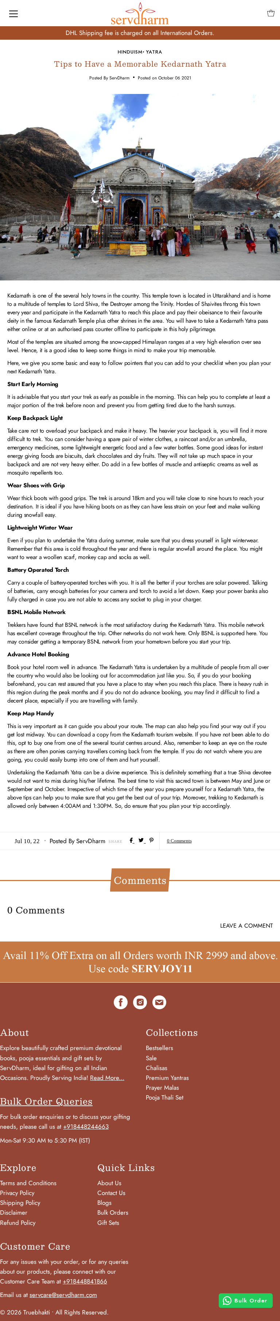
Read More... (107, 1077)
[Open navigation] (13, 13)
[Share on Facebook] (132, 841)
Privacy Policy (17, 1192)
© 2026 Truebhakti (25, 1312)
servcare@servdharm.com (63, 1294)
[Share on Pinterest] (151, 841)
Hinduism (130, 51)
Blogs (104, 1202)
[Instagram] (140, 1004)
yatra (154, 51)
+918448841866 (85, 1281)
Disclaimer (13, 1212)
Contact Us (111, 1192)
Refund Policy (17, 1222)
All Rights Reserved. (82, 1312)
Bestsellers (159, 1047)
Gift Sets (108, 1222)
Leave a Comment (246, 925)
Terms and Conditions (28, 1183)
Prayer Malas (162, 1087)
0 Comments (179, 841)
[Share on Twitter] (142, 841)
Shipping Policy (20, 1202)
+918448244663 (86, 1126)
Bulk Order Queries (46, 1101)
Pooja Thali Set (164, 1097)
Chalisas (156, 1068)
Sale (151, 1058)
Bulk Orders (112, 1212)
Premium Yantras (167, 1077)
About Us (109, 1183)
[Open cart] (271, 13)
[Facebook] (120, 1004)
